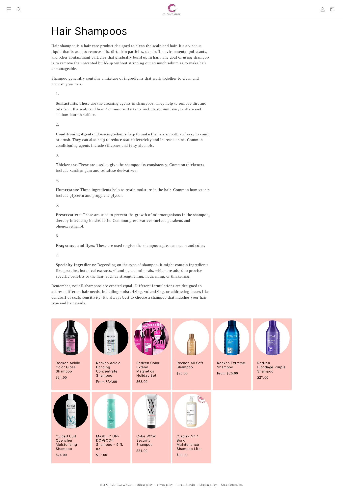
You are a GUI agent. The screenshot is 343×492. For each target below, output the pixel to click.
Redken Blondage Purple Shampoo (271, 367)
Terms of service (186, 484)
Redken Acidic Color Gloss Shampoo (68, 367)
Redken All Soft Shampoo (190, 365)
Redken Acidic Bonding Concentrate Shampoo (108, 369)
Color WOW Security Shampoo (146, 440)
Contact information (232, 484)
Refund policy (145, 484)
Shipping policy (208, 484)
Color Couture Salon (121, 485)
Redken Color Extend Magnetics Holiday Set (147, 369)
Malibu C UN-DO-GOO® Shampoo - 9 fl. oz (109, 442)
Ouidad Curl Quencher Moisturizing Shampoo (66, 442)
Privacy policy (165, 484)
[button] (9, 9)
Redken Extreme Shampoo (231, 365)
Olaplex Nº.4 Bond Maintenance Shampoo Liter (189, 442)
